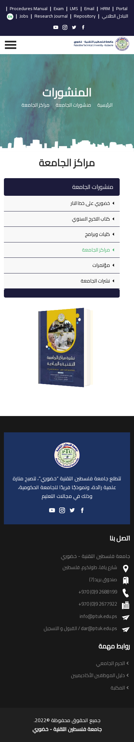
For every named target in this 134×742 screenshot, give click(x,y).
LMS (74, 8)
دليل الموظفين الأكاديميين (98, 675)
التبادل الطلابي (115, 16)
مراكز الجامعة (35, 105)
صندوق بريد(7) (103, 579)
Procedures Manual (28, 8)
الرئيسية (105, 105)
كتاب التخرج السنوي (91, 219)
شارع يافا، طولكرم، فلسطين (89, 567)
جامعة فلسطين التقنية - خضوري (67, 729)
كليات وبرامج (98, 234)
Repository (85, 16)
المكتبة (118, 688)
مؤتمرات (101, 265)
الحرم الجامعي (110, 663)
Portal (121, 8)
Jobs (24, 16)
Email (89, 8)
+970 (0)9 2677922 (97, 604)
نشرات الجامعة (96, 281)
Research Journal (51, 16)
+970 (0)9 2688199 (97, 592)
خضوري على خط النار (91, 203)
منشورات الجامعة (73, 105)
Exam (59, 8)
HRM (105, 8)
